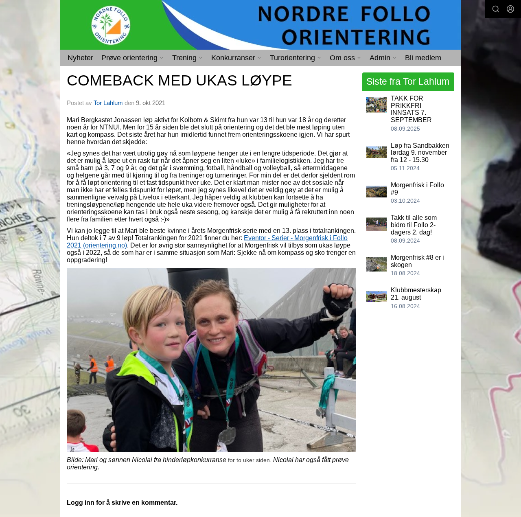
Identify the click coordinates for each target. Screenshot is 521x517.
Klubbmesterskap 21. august (416, 294)
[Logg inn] (510, 9)
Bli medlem (423, 58)
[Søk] (495, 9)
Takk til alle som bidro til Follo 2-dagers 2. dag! (414, 224)
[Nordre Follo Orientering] (260, 25)
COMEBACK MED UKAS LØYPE (179, 80)
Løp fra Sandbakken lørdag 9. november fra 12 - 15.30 (420, 152)
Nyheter (80, 58)
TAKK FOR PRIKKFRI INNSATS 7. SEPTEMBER (411, 109)
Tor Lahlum (108, 102)
